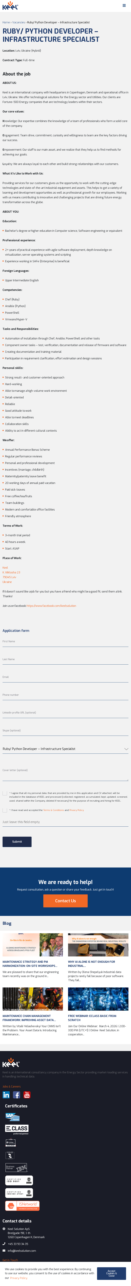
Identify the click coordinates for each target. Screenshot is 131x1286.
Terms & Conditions (53, 810)
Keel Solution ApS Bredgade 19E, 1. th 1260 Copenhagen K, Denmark (26, 1233)
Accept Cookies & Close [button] (111, 1273)
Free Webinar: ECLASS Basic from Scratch (92, 1018)
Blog (7, 923)
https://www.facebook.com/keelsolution (51, 606)
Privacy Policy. (76, 810)
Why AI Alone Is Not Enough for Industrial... (91, 964)
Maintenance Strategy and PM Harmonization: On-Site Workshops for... (29, 964)
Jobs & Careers (12, 1086)
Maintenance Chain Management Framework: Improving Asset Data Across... (28, 1018)
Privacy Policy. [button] (19, 1278)
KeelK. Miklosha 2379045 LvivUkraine (11, 575)
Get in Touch (10, 1260)
